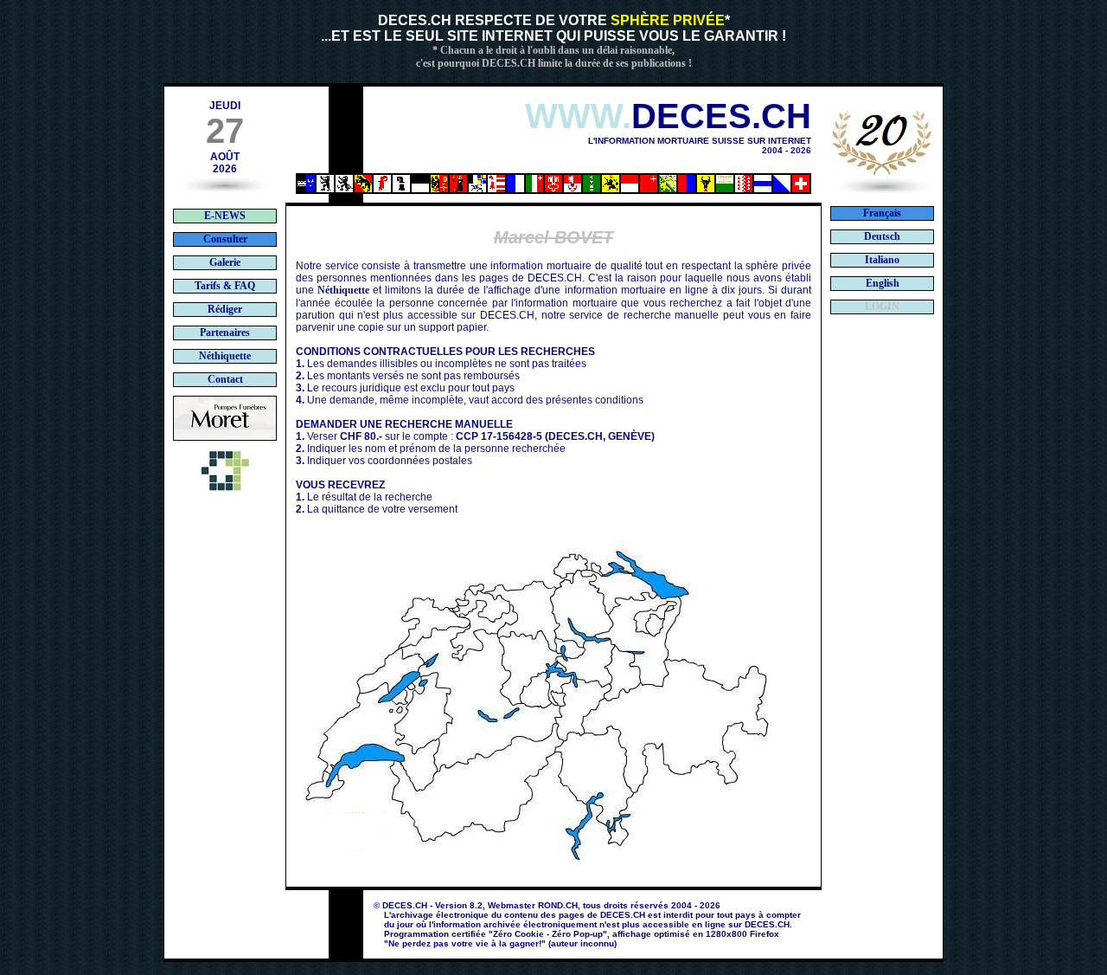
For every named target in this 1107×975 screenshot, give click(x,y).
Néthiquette (343, 290)
